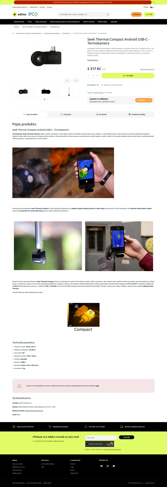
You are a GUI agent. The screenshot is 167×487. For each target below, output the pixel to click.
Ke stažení (103, 114)
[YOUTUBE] (114, 466)
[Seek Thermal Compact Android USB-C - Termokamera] (46, 56)
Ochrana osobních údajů (34, 483)
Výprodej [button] (114, 22)
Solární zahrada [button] (88, 22)
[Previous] (67, 80)
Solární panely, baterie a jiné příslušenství (28, 33)
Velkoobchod (33, 7)
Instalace (136, 14)
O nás (72, 467)
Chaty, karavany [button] (41, 22)
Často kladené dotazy (47, 464)
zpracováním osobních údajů (112, 449)
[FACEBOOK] (101, 466)
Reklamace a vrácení (18, 467)
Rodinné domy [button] (19, 22)
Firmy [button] (30, 22)
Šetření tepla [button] (102, 22)
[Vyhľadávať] (108, 14)
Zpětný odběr (47, 483)
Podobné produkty (138, 114)
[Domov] (25, 14)
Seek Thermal (98, 93)
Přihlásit (145, 7)
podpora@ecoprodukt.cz (20, 7)
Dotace (16, 27)
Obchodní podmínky (18, 483)
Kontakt (72, 464)
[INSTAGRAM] (107, 466)
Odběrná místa (16, 473)
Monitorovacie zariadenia (52, 33)
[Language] (152, 7)
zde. (97, 386)
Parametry (67, 114)
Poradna (49, 7)
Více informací (92, 60)
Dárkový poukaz (17, 470)
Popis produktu (31, 114)
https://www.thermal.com (34, 411)
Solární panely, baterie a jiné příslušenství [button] (65, 22)
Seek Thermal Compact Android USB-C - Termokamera (90, 33)
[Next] (76, 80)
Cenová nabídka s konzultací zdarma (34, 27)
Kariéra (72, 470)
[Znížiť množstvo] (89, 75)
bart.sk (152, 483)
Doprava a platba (17, 464)
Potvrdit (127, 437)
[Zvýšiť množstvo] (97, 75)
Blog (42, 467)
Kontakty (42, 7)
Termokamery (66, 33)
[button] (147, 14)
